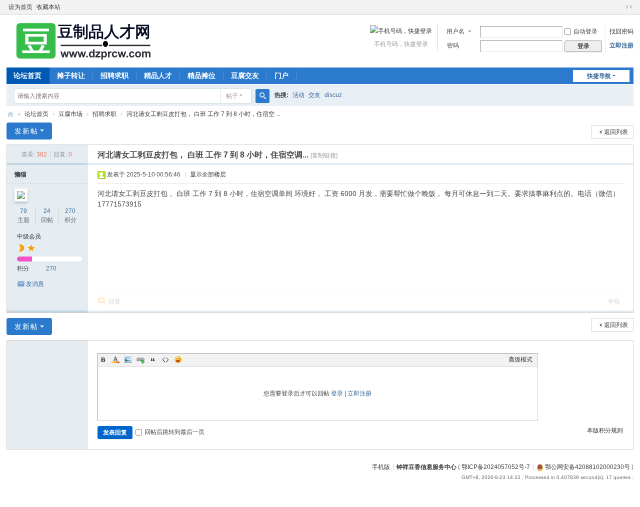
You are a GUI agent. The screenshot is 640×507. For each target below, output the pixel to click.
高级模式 (520, 359)
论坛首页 (28, 76)
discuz (333, 95)
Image (128, 359)
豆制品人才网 (10, 114)
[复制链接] (324, 155)
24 (47, 211)
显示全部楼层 (208, 174)
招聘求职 (114, 76)
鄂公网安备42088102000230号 (587, 467)
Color (115, 359)
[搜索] (263, 96)
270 (70, 211)
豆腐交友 (245, 76)
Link (141, 359)
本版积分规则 (605, 430)
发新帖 (26, 131)
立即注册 (622, 45)
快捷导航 (599, 76)
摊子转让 (71, 76)
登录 (337, 393)
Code (165, 359)
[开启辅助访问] (619, 7)
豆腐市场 (70, 114)
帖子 (232, 96)
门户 (281, 76)
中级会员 (29, 236)
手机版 (381, 467)
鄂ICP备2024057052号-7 (496, 467)
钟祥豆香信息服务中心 (426, 467)
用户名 (455, 31)
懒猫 (20, 174)
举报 (614, 301)
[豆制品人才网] (81, 40)
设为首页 (20, 7)
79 (23, 211)
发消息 (35, 284)
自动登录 (586, 31)
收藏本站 (48, 7)
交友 (314, 95)
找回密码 (622, 31)
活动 (298, 95)
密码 (453, 45)
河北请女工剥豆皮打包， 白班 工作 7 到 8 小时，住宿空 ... (203, 114)
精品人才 (158, 76)
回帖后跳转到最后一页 (174, 432)
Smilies (178, 359)
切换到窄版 (629, 7)
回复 (114, 301)
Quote (153, 359)
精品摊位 (202, 76)
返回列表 (616, 132)
